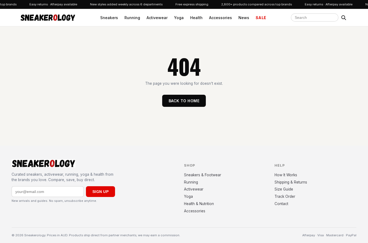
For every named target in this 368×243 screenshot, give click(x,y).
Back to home (184, 100)
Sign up (100, 191)
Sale (261, 17)
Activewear (157, 17)
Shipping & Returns (291, 182)
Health (196, 17)
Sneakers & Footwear (202, 175)
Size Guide (284, 189)
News (243, 17)
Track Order (285, 196)
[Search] (343, 17)
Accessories (220, 17)
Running (132, 17)
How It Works (286, 175)
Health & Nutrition (199, 204)
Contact (281, 204)
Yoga (179, 17)
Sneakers (109, 17)
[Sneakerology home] (47, 17)
